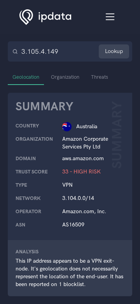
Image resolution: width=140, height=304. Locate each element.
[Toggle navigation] (110, 17)
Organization (65, 77)
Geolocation (25, 77)
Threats (99, 77)
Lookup (114, 51)
